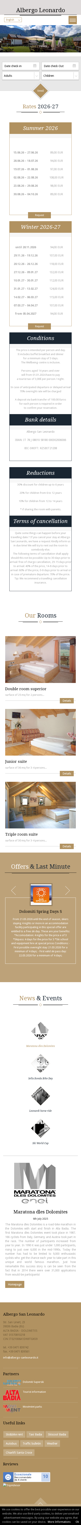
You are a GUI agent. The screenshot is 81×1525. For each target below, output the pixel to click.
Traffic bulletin (32, 1443)
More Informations (59, 1521)
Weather (52, 1443)
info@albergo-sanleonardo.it (20, 1357)
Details (67, 700)
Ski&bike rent (14, 1434)
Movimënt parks (32, 1406)
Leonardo (40, 10)
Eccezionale (23, 1474)
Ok (77, 1521)
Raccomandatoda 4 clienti (23, 1478)
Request (39, 215)
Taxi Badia (35, 1434)
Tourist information (34, 1391)
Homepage (15, 1284)
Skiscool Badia (57, 1434)
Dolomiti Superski (33, 1381)
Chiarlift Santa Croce (19, 1452)
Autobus (11, 1443)
